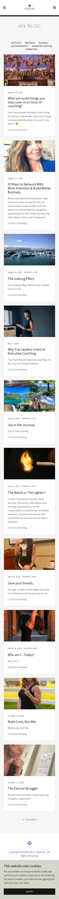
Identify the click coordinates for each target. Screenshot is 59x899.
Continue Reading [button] (17, 129)
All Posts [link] (16, 42)
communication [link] (19, 45)
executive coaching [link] (42, 45)
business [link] (43, 42)
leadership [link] (31, 49)
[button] (5, 7)
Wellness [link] (30, 42)
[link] (29, 7)
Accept (29, 891)
